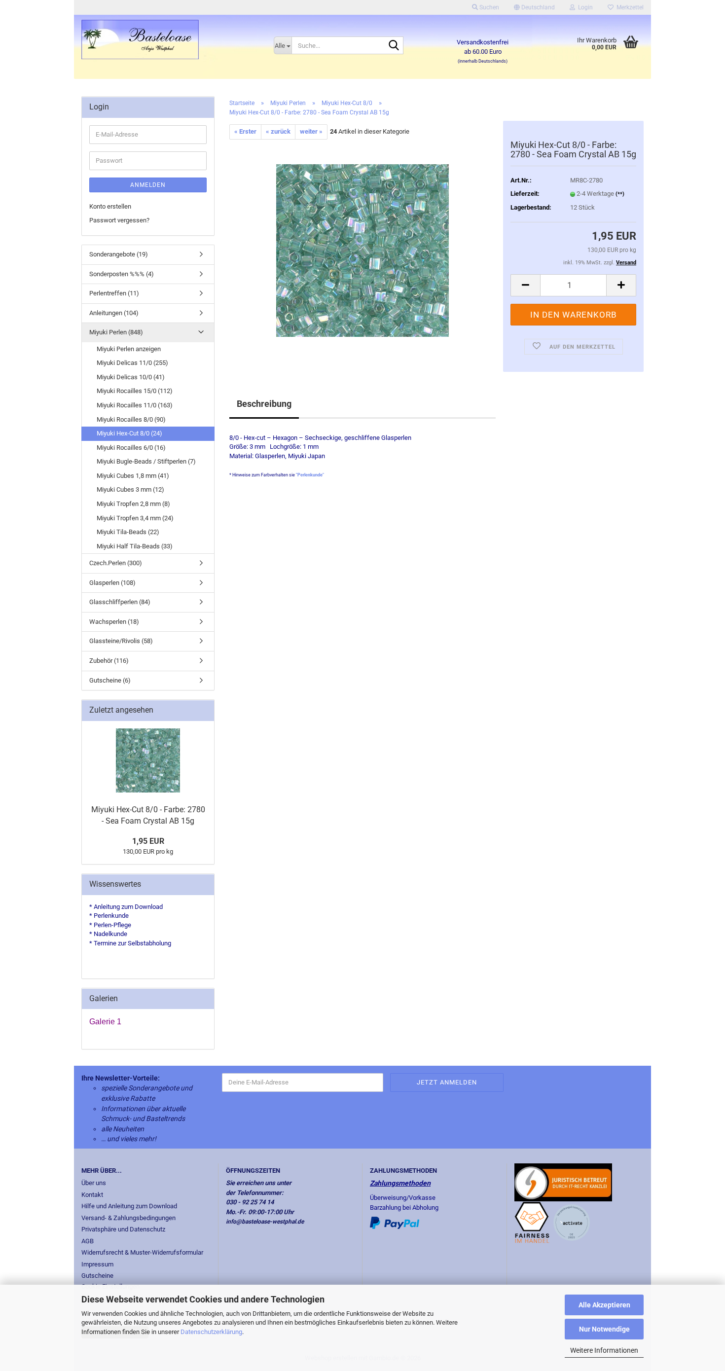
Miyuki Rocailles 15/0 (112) (135, 391)
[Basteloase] (170, 39)
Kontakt (92, 1194)
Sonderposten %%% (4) (121, 274)
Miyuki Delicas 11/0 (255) (132, 362)
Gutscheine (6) (110, 680)
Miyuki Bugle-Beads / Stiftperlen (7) (146, 461)
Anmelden (148, 184)
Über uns (93, 1183)
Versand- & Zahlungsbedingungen (128, 1218)
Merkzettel (629, 7)
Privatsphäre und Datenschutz (123, 1229)
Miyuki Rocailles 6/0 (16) (131, 447)
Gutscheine (97, 1275)
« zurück (278, 131)
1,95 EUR (148, 841)
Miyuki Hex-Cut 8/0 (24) (129, 433)
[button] (534, 7)
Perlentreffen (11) (114, 293)
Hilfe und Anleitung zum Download (129, 1206)
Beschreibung (264, 403)
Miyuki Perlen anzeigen (129, 349)
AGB (87, 1241)
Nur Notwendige (604, 1329)
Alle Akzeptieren (604, 1305)
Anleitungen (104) (114, 313)
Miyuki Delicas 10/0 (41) (131, 377)
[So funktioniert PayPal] (394, 1222)
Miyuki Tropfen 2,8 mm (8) (133, 503)
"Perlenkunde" (310, 474)
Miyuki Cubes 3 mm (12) (130, 489)
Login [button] (584, 7)
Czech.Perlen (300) (115, 563)
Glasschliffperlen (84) (119, 602)
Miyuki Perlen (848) (116, 332)
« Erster (245, 131)
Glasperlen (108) (112, 582)
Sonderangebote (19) (118, 254)
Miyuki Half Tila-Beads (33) (135, 546)
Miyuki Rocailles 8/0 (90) (131, 419)
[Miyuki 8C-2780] (362, 249)
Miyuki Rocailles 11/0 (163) (135, 405)
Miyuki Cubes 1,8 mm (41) (133, 475)
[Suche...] (394, 46)
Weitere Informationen (604, 1350)
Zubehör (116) (109, 660)
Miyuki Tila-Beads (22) (128, 532)
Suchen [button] (488, 7)
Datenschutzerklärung (211, 1331)
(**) (620, 194)
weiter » (311, 131)
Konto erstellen (110, 206)
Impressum (97, 1264)
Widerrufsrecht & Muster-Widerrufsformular (142, 1252)
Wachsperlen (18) (114, 621)
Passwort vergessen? (119, 220)
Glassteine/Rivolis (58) (121, 641)
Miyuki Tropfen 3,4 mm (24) (135, 518)
